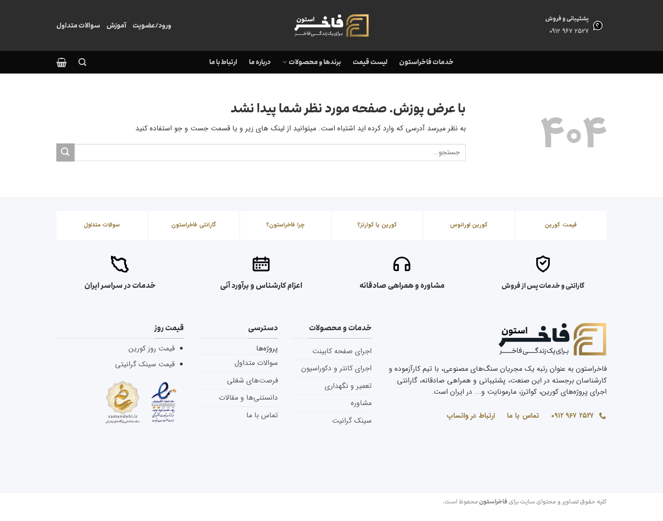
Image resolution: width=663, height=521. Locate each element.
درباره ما (260, 62)
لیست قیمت (370, 62)
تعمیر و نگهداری (348, 386)
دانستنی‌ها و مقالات (248, 397)
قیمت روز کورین (152, 348)
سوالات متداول (78, 25)
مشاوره (361, 403)
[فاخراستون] (331, 25)
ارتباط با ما (223, 62)
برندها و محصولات (315, 62)
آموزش (116, 25)
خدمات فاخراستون (426, 62)
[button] (61, 62)
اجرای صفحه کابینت (342, 351)
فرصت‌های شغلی (252, 380)
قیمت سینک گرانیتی (145, 364)
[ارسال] (65, 152)
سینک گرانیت (352, 420)
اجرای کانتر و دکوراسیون (336, 368)
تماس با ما (262, 415)
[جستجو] (82, 62)
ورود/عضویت (152, 25)
